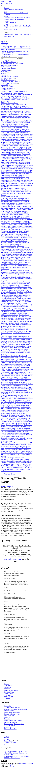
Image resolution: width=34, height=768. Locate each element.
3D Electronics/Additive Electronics (13, 105)
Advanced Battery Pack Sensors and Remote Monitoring (15, 164)
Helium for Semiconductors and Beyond (20, 137)
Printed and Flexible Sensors (16, 323)
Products (6, 486)
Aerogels (9, 124)
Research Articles (15, 13)
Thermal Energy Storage (8, 191)
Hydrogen (4, 73)
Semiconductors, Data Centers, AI (10, 81)
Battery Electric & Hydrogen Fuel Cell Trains (16, 204)
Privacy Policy (8, 741)
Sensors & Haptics (9, 725)
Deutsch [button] (21, 54)
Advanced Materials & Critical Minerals (12, 63)
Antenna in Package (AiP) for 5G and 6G (13, 113)
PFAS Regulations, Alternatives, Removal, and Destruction (15, 277)
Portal (6, 26)
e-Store (24, 26)
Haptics (7, 403)
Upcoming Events (9, 474)
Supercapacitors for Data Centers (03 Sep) (16, 756)
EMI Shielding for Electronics (14, 134)
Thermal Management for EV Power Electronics (15, 391)
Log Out (28, 26)
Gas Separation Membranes (13, 257)
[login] (12, 766)
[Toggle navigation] (1, 5)
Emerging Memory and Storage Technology (15, 365)
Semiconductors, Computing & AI (14, 724)
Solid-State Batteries (19, 188)
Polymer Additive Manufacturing (19, 108)
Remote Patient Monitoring (9, 288)
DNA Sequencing (25, 285)
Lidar (13, 310)
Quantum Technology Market (9, 333)
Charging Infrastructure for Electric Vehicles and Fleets (14, 205)
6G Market (27, 111)
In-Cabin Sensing (25, 343)
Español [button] (3, 56)
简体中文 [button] (8, 54)
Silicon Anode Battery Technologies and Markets (15, 235)
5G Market (20, 111)
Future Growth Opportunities (14, 93)
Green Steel (24, 259)
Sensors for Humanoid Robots (21, 351)
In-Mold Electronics (13, 321)
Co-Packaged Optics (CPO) (21, 308)
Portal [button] (2, 51)
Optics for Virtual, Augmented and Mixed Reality (16, 466)
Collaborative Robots (7, 341)
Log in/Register (8, 29)
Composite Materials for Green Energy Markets (14, 127)
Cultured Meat (15, 277)
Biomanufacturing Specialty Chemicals (12, 249)
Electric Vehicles (5, 67)
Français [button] (26, 54)
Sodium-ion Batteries (7, 188)
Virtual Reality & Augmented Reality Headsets (16, 468)
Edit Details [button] (14, 51)
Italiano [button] (8, 56)
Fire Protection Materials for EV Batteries (18, 216)
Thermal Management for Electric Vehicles (15, 450)
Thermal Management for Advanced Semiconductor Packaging (16, 388)
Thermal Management (7, 86)
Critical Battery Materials (8, 131)
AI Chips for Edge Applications (16, 359)
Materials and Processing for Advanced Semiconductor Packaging (17, 143)
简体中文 (12, 34)
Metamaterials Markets (7, 116)
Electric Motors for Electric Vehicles (15, 212)
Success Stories (22, 91)
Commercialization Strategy (9, 94)
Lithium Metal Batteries (8, 180)
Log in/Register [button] (5, 52)
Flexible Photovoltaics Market (14, 255)
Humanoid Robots (14, 343)
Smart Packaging (14, 117)
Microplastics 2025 (6, 428)
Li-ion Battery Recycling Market (10, 140)
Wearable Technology (7, 88)
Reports (6, 9)
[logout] (11, 765)
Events (11, 486)
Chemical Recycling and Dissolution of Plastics (14, 126)
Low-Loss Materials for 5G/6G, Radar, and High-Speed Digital (16, 113)
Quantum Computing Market (9, 331)
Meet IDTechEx (14, 19)
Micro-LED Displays (14, 407)
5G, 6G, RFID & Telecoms (8, 62)
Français (30, 34)
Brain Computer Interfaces (20, 398)
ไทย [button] (17, 54)
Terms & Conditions (10, 742)
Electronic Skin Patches (8, 287)
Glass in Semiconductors (15, 367)
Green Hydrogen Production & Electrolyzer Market (16, 258)
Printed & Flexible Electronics (9, 76)
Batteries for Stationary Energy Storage (17, 169)
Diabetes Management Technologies (15, 283)
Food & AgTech (5, 70)
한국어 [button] (14, 54)
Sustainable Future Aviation (9, 305)
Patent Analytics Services (8, 99)
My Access (11, 26)
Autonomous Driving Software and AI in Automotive (16, 338)
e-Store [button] (20, 51)
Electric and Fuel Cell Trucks (13, 209)
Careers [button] (12, 49)
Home (2, 486)
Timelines (7, 14)
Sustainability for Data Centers (9, 272)
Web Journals (24, 13)
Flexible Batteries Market (13, 320)
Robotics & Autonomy (7, 80)
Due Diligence (26, 98)
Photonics (3, 75)
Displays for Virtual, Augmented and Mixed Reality (17, 399)
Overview (7, 736)
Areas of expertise (13, 91)
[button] (6, 8)
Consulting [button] (4, 44)
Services (3, 93)
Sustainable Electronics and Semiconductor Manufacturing (13, 437)
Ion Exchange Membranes (24, 139)
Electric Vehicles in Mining (16, 214)
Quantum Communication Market (18, 329)
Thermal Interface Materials (9, 159)
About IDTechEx (9, 18)
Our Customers (19, 18)
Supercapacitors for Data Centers (19, 190)
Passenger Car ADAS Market (19, 226)
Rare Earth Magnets (22, 155)
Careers (21, 19)
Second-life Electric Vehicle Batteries (15, 231)
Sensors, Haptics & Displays (9, 83)
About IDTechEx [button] (6, 48)
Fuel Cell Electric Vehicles (22, 218)
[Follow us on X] (18, 664)
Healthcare (4, 71)
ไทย (21, 34)
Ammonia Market (24, 247)
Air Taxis (19, 200)
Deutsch (25, 34)
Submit (20, 58)
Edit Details (18, 26)
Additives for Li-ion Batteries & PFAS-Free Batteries (16, 121)
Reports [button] (3, 41)
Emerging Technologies (11, 690)
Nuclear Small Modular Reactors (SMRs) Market (16, 266)
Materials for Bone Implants (9, 145)
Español (6, 36)
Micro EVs (13, 224)
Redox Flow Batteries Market (13, 183)
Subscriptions (13, 9)
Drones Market (15, 208)
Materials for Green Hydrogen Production (18, 262)
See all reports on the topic (24, 159)
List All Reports (5, 90)
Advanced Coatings (23, 198)
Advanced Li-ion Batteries (8, 200)
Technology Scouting (15, 98)
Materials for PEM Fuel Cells (9, 150)
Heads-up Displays (25, 219)
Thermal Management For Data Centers (12, 390)
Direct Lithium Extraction (8, 132)
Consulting (20, 9)
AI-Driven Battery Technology (15, 167)
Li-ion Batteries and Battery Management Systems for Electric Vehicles (14, 176)
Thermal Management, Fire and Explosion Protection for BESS (16, 192)
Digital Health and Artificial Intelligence (15, 284)
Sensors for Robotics (7, 352)
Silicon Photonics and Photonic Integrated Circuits (16, 379)
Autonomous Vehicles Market (13, 201)
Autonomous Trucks (7, 339)
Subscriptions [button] (4, 43)
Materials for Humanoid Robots (23, 149)
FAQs (6, 744)
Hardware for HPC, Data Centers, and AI (15, 368)
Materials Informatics (15, 152)
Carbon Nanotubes (23, 124)
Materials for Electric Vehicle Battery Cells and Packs (15, 146)
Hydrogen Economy (7, 260)
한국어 (17, 34)
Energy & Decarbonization (8, 68)
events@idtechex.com (12, 559)
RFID (7, 117)
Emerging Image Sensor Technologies (16, 401)
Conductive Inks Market (8, 129)
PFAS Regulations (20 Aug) (12, 758)
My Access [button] (7, 51)
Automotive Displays (7, 308)
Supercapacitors (5, 190)
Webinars (7, 13)
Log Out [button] (25, 51)
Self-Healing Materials (22, 433)
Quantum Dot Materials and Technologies (15, 154)
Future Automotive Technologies (10, 219)
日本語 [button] (3, 54)
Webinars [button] (3, 46)
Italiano (11, 36)
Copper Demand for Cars (22, 129)
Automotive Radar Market (21, 336)
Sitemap (6, 739)
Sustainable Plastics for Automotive (21, 157)
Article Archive (8, 693)
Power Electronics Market (18, 229)
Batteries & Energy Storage (8, 65)
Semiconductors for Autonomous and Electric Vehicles (14, 233)
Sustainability (4, 85)
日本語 (6, 34)
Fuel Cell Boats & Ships (8, 218)
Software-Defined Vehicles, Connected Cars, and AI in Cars (16, 236)
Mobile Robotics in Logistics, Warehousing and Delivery (16, 346)
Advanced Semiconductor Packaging (17, 306)
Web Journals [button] (20, 46)
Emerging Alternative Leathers (14, 425)
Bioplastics (15, 124)
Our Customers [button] (15, 48)
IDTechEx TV (8, 697)
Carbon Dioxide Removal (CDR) (20, 418)
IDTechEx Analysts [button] (25, 48)
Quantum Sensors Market (25, 331)
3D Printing (4, 60)
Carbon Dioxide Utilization (13, 254)
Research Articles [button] (11, 46)
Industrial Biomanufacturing (9, 139)
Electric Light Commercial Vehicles (15, 211)
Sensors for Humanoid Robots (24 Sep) (15, 751)
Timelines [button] (27, 46)
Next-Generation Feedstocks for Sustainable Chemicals (14, 264)
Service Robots (17, 352)
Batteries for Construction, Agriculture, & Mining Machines (16, 167)
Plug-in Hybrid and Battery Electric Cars (16, 227)
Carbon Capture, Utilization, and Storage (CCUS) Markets (16, 251)
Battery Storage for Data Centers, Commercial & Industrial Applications (16, 171)
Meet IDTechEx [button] (5, 49)
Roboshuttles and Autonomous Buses (11, 231)
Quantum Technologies (7, 78)
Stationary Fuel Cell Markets (21, 270)
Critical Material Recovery (23, 131)
